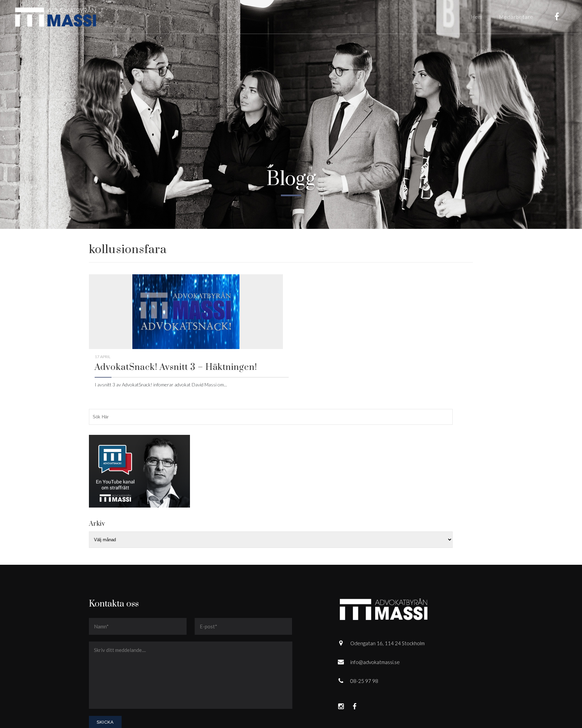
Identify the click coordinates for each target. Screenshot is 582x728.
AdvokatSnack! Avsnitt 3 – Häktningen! (176, 367)
